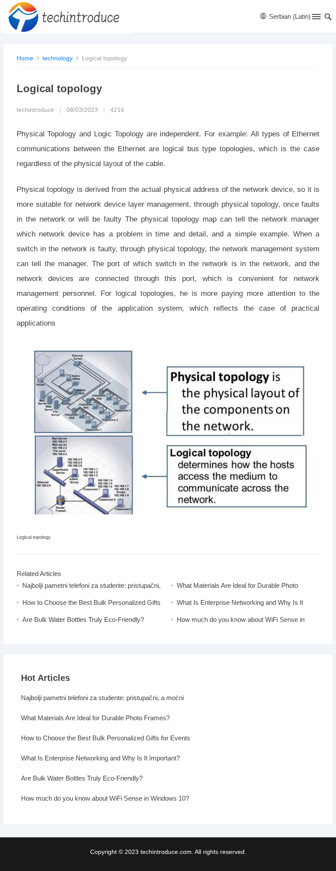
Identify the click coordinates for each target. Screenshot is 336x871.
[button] (315, 18)
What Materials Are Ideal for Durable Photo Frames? (95, 718)
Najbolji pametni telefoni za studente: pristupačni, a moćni (102, 697)
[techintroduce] (68, 16)
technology (57, 58)
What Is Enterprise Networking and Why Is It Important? (100, 758)
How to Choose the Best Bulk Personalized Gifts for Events (105, 738)
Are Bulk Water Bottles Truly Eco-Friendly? (83, 619)
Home (25, 58)
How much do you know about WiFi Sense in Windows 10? (105, 798)
